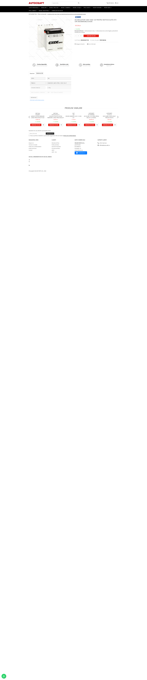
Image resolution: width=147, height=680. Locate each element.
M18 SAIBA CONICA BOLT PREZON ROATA (109, 116)
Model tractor (53, 7)
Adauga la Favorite (80, 44)
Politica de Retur (55, 145)
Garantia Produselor (56, 146)
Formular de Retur (57, 10)
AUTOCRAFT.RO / (33, 14)
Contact (30, 150)
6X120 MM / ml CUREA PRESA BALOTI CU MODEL (91, 116)
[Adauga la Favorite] (43, 125)
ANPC (53, 150)
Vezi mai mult (34, 97)
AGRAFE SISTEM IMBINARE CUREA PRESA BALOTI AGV (37, 116)
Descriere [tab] (32, 73)
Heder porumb (97, 7)
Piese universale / (42, 14)
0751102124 (102, 143)
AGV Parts (37, 113)
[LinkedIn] (29, 165)
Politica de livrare (32, 148)
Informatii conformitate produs (37, 100)
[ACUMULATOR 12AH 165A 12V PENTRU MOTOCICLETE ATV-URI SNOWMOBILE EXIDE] (50, 38)
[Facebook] (29, 160)
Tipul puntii (86, 7)
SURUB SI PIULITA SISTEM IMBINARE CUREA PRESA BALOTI (55, 116)
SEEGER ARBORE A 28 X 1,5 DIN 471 (73, 116)
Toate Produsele (34, 7)
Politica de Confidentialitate (69, 135)
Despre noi (31, 143)
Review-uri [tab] (39, 73)
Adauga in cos (91, 36)
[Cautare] (78, 3)
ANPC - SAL (54, 152)
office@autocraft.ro (104, 145)
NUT (73, 113)
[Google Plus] (29, 163)
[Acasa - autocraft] (36, 3)
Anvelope (44, 7)
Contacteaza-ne (82, 152)
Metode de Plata (55, 143)
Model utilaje (77, 7)
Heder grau (107, 7)
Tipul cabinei (32, 10)
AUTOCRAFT (91, 113)
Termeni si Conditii (33, 145)
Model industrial (44, 10)
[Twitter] (29, 161)
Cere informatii (92, 44)
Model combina (65, 7)
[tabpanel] (50, 38)
